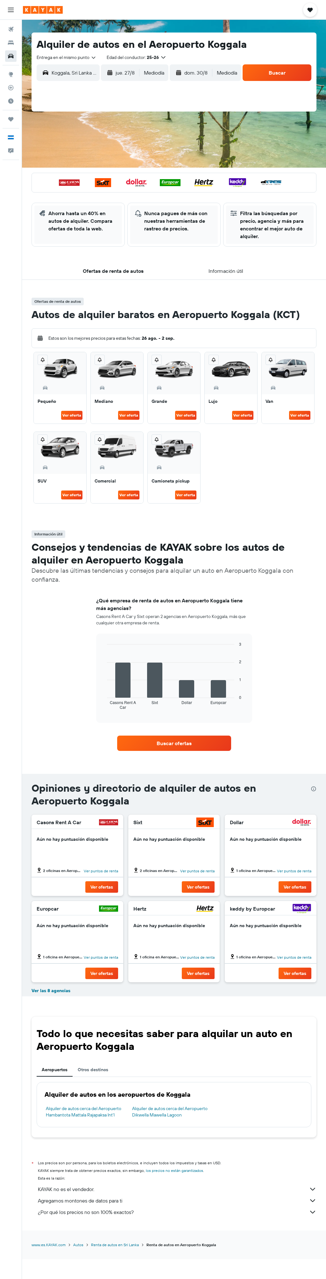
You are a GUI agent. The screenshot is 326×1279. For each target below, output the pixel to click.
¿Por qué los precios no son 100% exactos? (86, 1212)
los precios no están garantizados (174, 1170)
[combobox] (66, 57)
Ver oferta (71, 415)
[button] (11, 10)
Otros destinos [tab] (93, 1069)
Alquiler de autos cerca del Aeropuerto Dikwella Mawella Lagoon (170, 1112)
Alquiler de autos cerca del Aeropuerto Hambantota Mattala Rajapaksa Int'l (83, 1112)
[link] (174, 743)
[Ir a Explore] (11, 74)
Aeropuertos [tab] (54, 1069)
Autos (78, 1244)
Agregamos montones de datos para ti (80, 1200)
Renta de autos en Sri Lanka (115, 1244)
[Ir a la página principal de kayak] (43, 10)
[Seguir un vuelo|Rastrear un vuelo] (11, 87)
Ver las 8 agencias (51, 990)
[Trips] (11, 119)
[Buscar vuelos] (11, 29)
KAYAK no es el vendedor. (66, 1189)
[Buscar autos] (11, 56)
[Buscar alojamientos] (11, 42)
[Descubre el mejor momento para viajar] (11, 101)
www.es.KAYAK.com (49, 1244)
